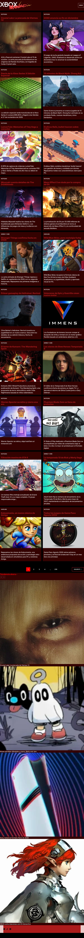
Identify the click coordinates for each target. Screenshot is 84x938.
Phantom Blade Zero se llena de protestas (59, 403)
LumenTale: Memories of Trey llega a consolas (19, 128)
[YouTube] (10, 929)
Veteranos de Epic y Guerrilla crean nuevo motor (61, 294)
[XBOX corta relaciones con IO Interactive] (42, 881)
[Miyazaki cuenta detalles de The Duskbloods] (20, 201)
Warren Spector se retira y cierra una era (19, 403)
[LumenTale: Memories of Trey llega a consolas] (20, 146)
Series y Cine (5, 234)
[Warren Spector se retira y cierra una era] (20, 421)
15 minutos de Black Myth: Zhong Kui (62, 73)
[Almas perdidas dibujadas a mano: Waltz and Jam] (42, 708)
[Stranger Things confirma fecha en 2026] (20, 257)
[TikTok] (7, 929)
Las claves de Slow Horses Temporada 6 (63, 347)
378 (55, 569)
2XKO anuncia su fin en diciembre (61, 18)
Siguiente (77, 569)
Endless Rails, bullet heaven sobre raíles (61, 128)
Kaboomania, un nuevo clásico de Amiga (18, 514)
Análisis (47, 234)
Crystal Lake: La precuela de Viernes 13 (19, 19)
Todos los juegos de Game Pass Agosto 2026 (60, 514)
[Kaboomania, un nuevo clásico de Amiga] (20, 532)
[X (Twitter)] (4, 929)
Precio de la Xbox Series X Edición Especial (18, 74)
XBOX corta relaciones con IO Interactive (15, 924)
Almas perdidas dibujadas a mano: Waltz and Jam (18, 751)
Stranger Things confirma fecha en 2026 (18, 239)
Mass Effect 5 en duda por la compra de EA (62, 183)
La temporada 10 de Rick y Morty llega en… (63, 458)
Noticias (4, 14)
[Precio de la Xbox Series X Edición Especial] (20, 93)
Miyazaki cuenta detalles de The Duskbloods (17, 183)
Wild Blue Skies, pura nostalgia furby (62, 238)
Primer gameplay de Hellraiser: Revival (20, 293)
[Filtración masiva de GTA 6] (20, 475)
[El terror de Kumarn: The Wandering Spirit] (20, 366)
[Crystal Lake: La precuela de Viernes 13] (20, 37)
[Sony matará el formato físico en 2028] (42, 795)
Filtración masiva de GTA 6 (14, 457)
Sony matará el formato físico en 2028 (14, 838)
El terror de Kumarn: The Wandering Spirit (19, 347)
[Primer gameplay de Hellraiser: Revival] (20, 310)
